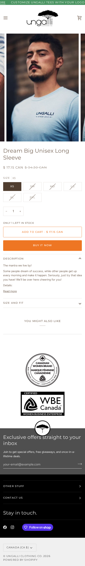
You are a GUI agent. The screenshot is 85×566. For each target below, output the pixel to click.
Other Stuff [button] (13, 486)
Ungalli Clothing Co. (24, 556)
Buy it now (42, 245)
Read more (10, 291)
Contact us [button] (13, 497)
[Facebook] (5, 527)
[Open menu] (9, 18)
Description (13, 258)
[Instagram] (12, 527)
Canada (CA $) (18, 547)
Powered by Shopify (20, 559)
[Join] (78, 464)
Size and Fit (13, 302)
